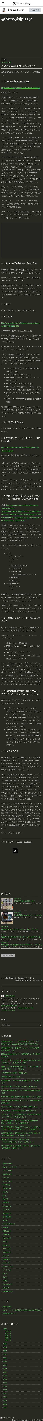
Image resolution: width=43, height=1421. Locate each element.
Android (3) (6, 1234)
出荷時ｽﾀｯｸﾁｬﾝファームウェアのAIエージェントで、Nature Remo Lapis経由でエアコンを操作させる (20, 1042)
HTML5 (38, 681)
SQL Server (30, 368)
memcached (20, 574)
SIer (31, 675)
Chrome (15, 652)
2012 (5, 1390)
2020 (5, 1361)
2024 (5, 1347)
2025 (5, 1344)
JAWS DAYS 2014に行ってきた (20, 65)
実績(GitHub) (7, 1306)
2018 (5, 1368)
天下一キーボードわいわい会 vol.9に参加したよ (19, 1086)
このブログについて (8, 1010)
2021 (5, 1358)
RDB (8, 335)
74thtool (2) (6, 1252)
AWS (28, 100)
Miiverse (16, 498)
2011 (5, 1393)
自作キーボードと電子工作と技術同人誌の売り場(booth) (22, 1310)
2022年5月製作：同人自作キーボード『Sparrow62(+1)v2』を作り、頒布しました (18, 1140)
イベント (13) (7, 1181)
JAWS (3, 72)
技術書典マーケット (10, 1313)
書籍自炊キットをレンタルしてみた (29, 980)
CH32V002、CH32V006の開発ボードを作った (18, 1110)
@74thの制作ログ (15, 10)
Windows (4, 269)
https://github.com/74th (9, 1005)
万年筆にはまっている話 (10, 1076)
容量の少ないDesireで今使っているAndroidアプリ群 (20, 937)
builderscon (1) (8, 1291)
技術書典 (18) (7, 1174)
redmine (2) (6, 1249)
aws (4, 59)
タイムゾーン (11, 392)
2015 (5, 1379)
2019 (5, 1365)
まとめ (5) (6, 1209)
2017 (5, 1372)
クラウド (30, 163)
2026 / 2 (8, 1338)
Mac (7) (5, 1199)
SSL (20, 643)
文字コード (15, 386)
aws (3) (5, 1241)
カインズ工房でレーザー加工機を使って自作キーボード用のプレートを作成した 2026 (21, 1061)
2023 (5, 1351)
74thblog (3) (7, 1238)
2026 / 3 (8, 1335)
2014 (5, 1383)
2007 (5, 1407)
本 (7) (4, 1195)
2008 (5, 1404)
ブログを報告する (37, 1420)
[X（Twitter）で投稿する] (15, 850)
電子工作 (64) (7, 1163)
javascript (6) (7, 1206)
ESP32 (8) (6, 1185)
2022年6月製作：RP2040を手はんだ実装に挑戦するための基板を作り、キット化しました (21, 1134)
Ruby (21, 729)
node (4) (5, 1227)
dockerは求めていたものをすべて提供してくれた (19, 929)
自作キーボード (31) (10, 1167)
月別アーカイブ (10, 1324)
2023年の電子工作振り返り (24, 901)
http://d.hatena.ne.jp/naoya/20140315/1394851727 (20, 87)
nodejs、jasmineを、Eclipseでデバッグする (17, 978)
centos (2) (6, 1263)
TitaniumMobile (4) (9, 1224)
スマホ (16, 658)
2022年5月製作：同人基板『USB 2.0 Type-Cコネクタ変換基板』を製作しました (20, 1146)
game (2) (6, 1256)
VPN (8, 643)
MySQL (17, 580)
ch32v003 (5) (7, 1213)
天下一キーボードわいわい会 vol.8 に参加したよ (19, 1106)
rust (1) (5, 1273)
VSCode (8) (7, 1188)
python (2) (6, 1245)
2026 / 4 (8, 1333)
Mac (34, 291)
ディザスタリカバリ (20, 472)
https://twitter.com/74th (25, 1008)
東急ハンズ (13, 617)
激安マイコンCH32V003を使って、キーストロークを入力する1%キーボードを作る (21, 1067)
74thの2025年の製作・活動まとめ (14, 1072)
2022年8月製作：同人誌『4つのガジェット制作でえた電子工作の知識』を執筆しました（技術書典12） (20, 1128)
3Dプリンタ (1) (8, 1266)
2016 (5, 1375)
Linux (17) (6, 1177)
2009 (5, 1400)
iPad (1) (5, 1280)
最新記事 (6, 1036)
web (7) (5, 1192)
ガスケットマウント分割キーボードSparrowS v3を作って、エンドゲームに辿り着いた (21, 1115)
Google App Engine (14, 774)
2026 (5, 1329)
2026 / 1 (8, 1340)
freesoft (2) (6, 1259)
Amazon (10, 263)
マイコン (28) (7, 1170)
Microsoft (35, 818)
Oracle (8, 398)
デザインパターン (28, 437)
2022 (5, 1354)
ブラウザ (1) (7, 1270)
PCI (27, 469)
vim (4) (5, 1220)
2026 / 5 (8, 1331)
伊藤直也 (4, 92)
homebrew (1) (7, 1284)
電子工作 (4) (7, 1217)
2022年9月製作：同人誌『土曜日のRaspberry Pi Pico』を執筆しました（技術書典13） (19, 1121)
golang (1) (6, 1288)
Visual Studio (6, 285)
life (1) (5, 1277)
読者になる (35, 10)
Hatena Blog (25, 1420)
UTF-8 (31, 386)
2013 (5, 1386)
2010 (5, 1397)
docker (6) (6, 1202)
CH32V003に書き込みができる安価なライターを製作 (21, 1096)
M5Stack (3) (7, 1231)
